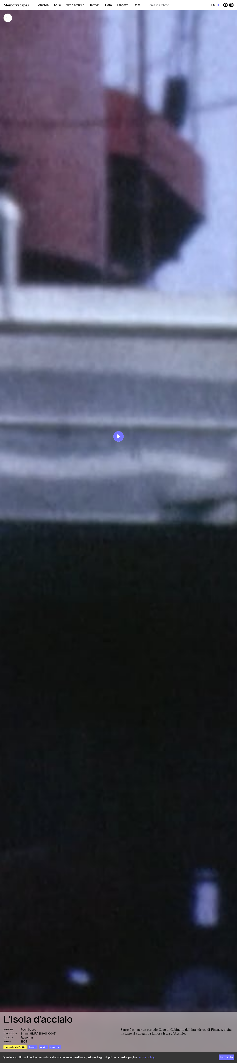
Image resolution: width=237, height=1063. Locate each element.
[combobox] (175, 5)
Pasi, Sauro (28, 1029)
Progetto (122, 5)
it (218, 5)
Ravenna (27, 1037)
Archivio (43, 5)
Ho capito (226, 1057)
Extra (108, 5)
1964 (24, 1041)
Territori (95, 5)
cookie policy (146, 1057)
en (213, 5)
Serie (57, 5)
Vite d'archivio (75, 5)
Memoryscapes (16, 5)
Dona (137, 5)
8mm (24, 1033)
